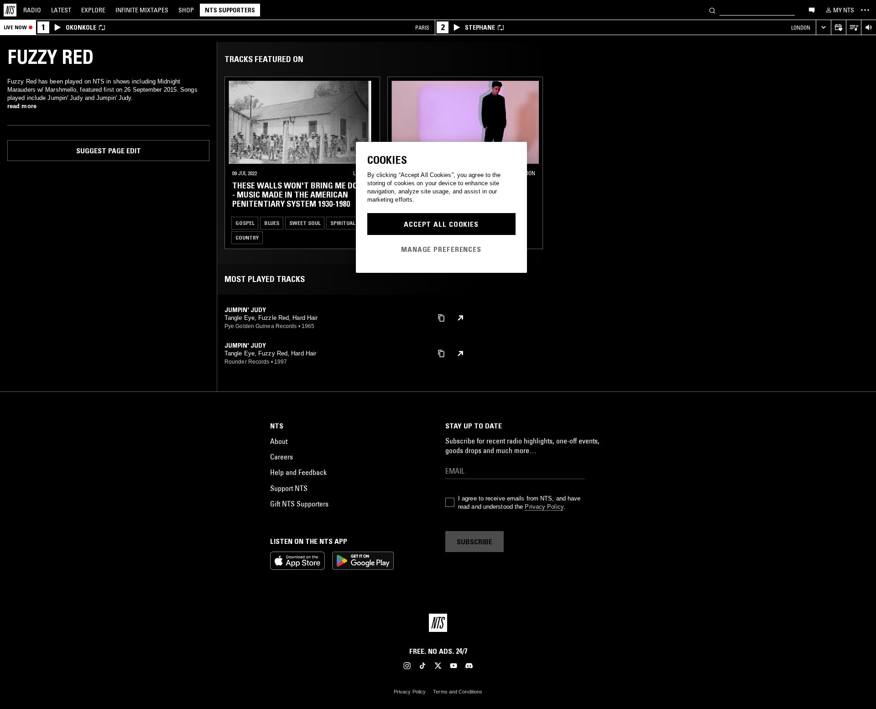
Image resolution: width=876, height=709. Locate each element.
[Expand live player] (823, 27)
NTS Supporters (230, 10)
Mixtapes (141, 10)
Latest (61, 10)
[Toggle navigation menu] (865, 10)
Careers (281, 456)
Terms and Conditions (457, 691)
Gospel (244, 222)
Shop (186, 10)
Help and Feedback (298, 472)
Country (247, 237)
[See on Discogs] (460, 318)
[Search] (712, 10)
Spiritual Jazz (349, 222)
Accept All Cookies (441, 224)
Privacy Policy (544, 506)
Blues (271, 222)
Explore (93, 10)
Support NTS (289, 488)
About (278, 441)
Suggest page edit (108, 150)
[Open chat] (811, 9)
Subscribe (474, 541)
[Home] (10, 10)
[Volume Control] (868, 27)
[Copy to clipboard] (441, 317)
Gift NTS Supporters (299, 503)
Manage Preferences (441, 249)
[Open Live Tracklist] (853, 27)
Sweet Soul (304, 222)
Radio (32, 10)
